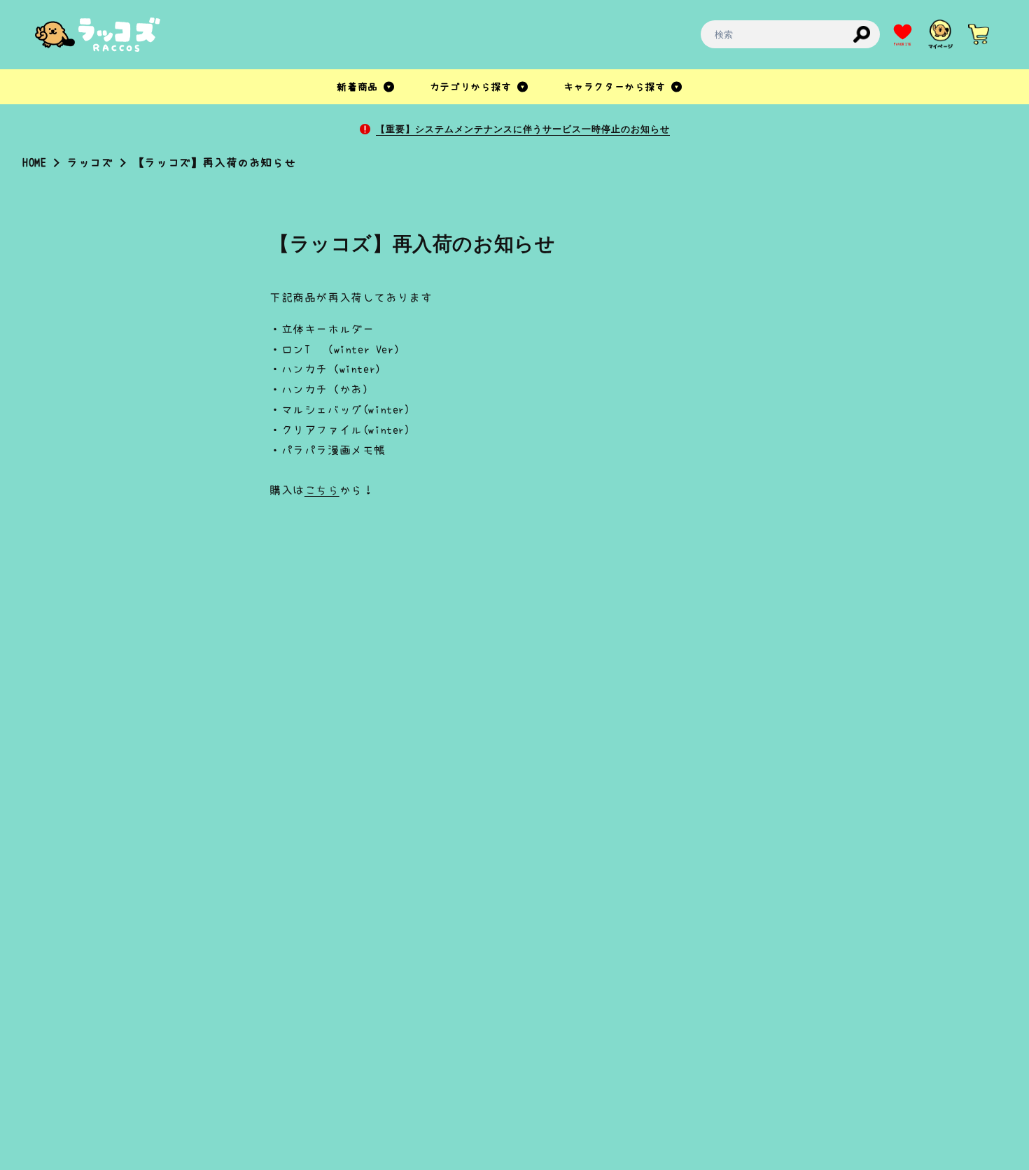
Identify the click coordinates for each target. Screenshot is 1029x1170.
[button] (366, 86)
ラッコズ (89, 162)
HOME (34, 162)
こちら (322, 489)
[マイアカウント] (940, 34)
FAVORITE (902, 44)
